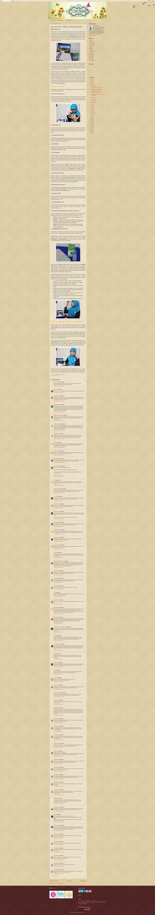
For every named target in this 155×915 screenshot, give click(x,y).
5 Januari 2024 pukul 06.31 (58, 613)
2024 (91, 82)
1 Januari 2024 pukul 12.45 (58, 526)
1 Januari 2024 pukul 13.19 (58, 533)
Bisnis (79, 901)
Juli (92, 104)
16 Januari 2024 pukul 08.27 (59, 811)
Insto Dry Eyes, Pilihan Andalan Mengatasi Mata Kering (96, 89)
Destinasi (90, 42)
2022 (91, 116)
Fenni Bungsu (56, 458)
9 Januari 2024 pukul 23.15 (58, 763)
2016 (91, 126)
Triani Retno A (56, 503)
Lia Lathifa (56, 496)
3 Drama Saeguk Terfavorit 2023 (96, 87)
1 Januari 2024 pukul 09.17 (58, 500)
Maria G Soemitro (57, 466)
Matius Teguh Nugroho (58, 415)
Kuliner (90, 52)
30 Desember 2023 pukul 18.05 (59, 401)
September (93, 100)
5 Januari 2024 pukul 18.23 (58, 623)
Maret (92, 110)
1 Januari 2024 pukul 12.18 (58, 518)
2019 (91, 121)
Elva (54, 592)
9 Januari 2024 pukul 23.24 (58, 771)
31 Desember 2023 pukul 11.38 (59, 462)
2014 (91, 129)
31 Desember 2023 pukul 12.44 (59, 476)
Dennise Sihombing (57, 488)
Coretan (91, 901)
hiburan (88, 903)
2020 (91, 119)
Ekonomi (90, 45)
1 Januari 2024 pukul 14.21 (58, 541)
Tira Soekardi (56, 807)
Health (54, 375)
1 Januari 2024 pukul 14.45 (58, 548)
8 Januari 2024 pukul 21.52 (58, 731)
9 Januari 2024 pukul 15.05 (58, 756)
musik (91, 903)
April (92, 109)
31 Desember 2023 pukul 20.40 (59, 492)
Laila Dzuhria (56, 395)
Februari (92, 112)
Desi (54, 480)
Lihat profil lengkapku (92, 35)
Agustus (92, 102)
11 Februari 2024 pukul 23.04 (59, 866)
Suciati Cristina (56, 644)
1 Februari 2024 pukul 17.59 (58, 852)
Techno (90, 59)
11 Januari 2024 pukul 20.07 (58, 778)
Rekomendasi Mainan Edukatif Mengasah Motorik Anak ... (96, 92)
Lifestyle (90, 54)
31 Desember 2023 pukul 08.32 (59, 438)
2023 (91, 84)
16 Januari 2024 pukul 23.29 (59, 821)
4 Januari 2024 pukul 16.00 (58, 603)
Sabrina (55, 552)
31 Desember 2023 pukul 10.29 (59, 455)
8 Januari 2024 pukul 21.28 (58, 722)
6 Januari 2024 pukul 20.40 (58, 681)
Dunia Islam (91, 43)
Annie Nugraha (56, 404)
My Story (68, 20)
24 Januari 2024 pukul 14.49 (59, 844)
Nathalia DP (56, 700)
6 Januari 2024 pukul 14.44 (58, 659)
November (93, 97)
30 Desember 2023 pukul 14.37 (59, 392)
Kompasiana (61, 20)
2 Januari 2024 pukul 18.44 (58, 567)
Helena (55, 635)
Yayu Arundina (56, 544)
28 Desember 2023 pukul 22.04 (59, 385)
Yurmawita (56, 662)
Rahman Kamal (56, 825)
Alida (55, 653)
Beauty (90, 40)
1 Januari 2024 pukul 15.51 (58, 557)
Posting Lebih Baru (54, 881)
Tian (54, 670)
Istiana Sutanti (56, 743)
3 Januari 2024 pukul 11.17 (58, 582)
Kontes (57, 375)
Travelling (90, 60)
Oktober (92, 99)
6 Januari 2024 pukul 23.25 (58, 704)
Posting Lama (83, 881)
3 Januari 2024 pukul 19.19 (58, 596)
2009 (91, 133)
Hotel (90, 49)
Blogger (83, 912)
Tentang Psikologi (101, 902)
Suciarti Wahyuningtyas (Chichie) (60, 626)
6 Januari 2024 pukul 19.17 (58, 674)
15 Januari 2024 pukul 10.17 (59, 803)
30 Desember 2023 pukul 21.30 (59, 420)
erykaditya (55, 798)
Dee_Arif (55, 677)
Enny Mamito (56, 433)
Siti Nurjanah (56, 570)
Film (90, 46)
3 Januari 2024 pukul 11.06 (58, 574)
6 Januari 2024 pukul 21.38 (58, 696)
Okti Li (55, 442)
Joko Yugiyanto (56, 381)
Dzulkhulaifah (56, 607)
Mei (92, 107)
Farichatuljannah (57, 529)
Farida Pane (56, 599)
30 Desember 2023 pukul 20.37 (59, 411)
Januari (92, 114)
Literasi (101, 901)
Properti (90, 57)
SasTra (90, 902)
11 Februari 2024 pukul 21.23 (59, 859)
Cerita (85, 901)
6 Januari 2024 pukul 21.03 (58, 689)
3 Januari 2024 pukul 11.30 (58, 588)
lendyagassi (56, 707)
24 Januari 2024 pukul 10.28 (59, 830)
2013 (91, 131)
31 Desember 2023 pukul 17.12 (59, 485)
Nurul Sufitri (56, 617)
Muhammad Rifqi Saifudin (58, 561)
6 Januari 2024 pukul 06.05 (58, 640)
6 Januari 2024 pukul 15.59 (58, 666)
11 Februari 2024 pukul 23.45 (59, 873)
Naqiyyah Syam (56, 537)
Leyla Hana (56, 685)
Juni (92, 105)
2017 (91, 124)
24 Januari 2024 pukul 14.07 (59, 838)
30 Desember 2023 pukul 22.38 (59, 430)
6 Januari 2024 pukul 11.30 (58, 650)
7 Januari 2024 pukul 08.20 (58, 715)
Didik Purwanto (56, 511)
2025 (91, 81)
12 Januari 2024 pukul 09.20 (59, 786)
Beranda (53, 20)
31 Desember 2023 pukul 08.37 (59, 447)
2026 (91, 79)
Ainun (55, 814)
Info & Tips (91, 51)
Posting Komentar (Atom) (58, 883)
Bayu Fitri (55, 389)
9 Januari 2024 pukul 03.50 (58, 747)
